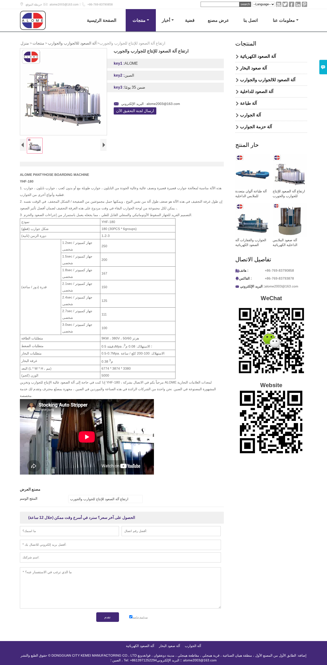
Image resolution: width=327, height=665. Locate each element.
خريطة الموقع (34, 4)
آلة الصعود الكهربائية (258, 56)
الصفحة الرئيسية (101, 20)
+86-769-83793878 (279, 278)
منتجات (139, 20)
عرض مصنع (218, 20)
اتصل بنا (250, 20)
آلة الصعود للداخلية (256, 91)
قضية (190, 20)
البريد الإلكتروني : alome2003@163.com (150, 104)
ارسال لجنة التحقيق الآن (135, 111)
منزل (25, 43)
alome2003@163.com (64, 4)
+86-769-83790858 (100, 4)
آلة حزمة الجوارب (256, 126)
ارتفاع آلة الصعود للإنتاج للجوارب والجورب (99, 499)
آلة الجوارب (250, 115)
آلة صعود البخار (253, 68)
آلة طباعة (248, 103)
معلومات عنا (284, 20)
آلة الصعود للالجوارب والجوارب (72, 43)
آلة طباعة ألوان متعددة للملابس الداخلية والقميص (251, 196)
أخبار (166, 20)
